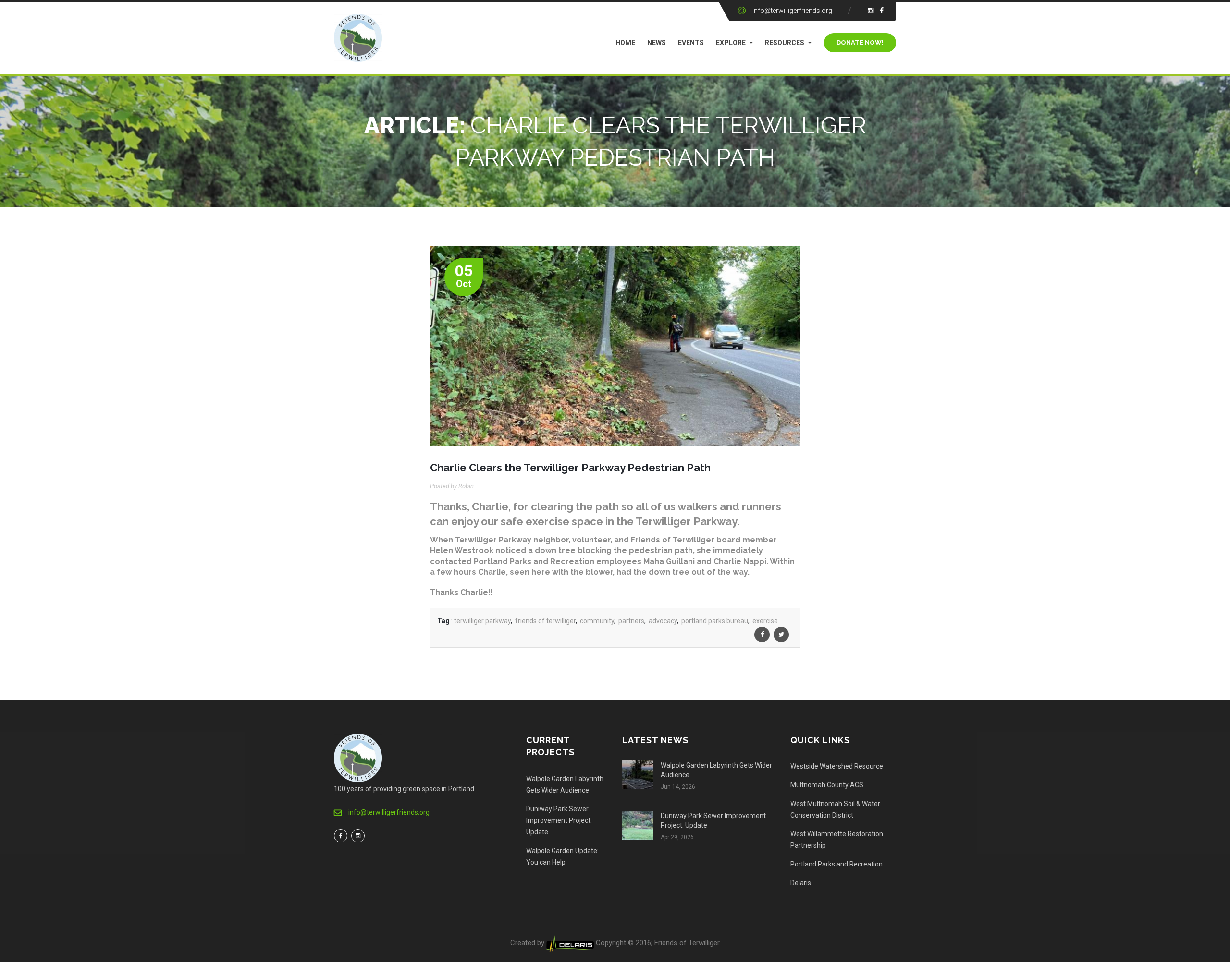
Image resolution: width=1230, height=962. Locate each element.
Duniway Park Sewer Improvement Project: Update (559, 820)
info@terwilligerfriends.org (792, 10)
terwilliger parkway (482, 621)
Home (625, 43)
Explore (731, 43)
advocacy (663, 621)
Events (691, 43)
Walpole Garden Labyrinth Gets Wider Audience (564, 784)
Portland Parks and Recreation (836, 864)
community (597, 621)
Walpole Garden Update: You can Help (562, 856)
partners (631, 621)
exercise (765, 621)
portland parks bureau (714, 621)
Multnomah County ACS (826, 785)
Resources (784, 43)
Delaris (800, 883)
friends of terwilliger (545, 621)
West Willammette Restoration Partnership (836, 839)
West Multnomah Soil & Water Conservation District (835, 809)
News (656, 43)
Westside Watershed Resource (836, 766)
